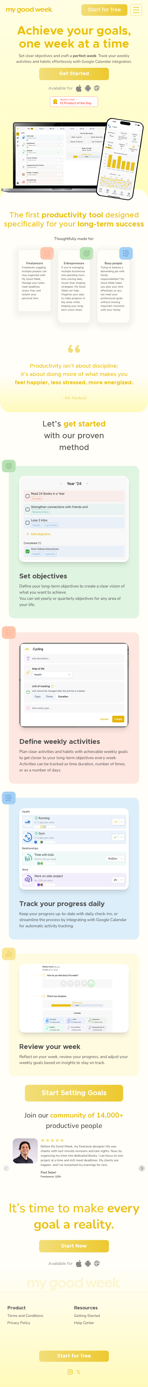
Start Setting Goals (74, 1093)
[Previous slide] (6, 1168)
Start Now (74, 1246)
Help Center (84, 1322)
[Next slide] (142, 1168)
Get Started (74, 73)
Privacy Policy (18, 1322)
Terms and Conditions (25, 1315)
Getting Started (87, 1315)
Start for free (104, 10)
